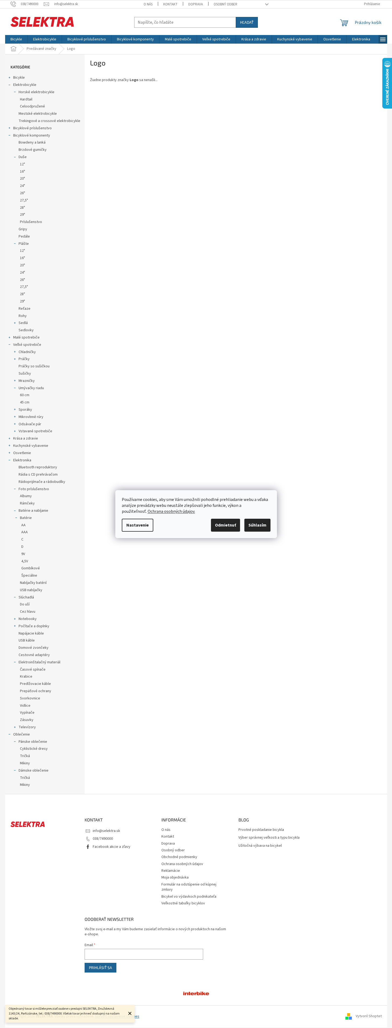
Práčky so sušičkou (34, 366)
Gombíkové (30, 568)
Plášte (24, 243)
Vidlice (25, 705)
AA (23, 525)
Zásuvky (26, 720)
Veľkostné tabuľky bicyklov (183, 903)
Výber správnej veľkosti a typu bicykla (269, 837)
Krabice (26, 676)
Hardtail (26, 99)
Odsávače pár (30, 424)
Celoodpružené (32, 106)
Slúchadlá (26, 597)
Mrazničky (27, 381)
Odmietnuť (225, 525)
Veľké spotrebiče (27, 344)
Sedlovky (26, 330)
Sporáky (25, 409)
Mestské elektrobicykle (38, 113)
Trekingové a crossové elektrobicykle (49, 121)
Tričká (25, 756)
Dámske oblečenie (33, 770)
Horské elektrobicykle (36, 92)
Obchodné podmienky (179, 857)
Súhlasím (257, 525)
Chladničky (27, 352)
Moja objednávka (175, 877)
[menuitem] (16, 39)
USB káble (27, 640)
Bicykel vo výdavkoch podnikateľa (188, 896)
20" (22, 178)
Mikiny (25, 763)
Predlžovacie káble (35, 684)
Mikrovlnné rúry (31, 417)
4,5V (24, 561)
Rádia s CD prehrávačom (38, 474)
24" (22, 186)
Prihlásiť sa (100, 967)
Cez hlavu (27, 611)
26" (22, 193)
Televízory (27, 727)
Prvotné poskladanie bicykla (261, 829)
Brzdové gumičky (33, 149)
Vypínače (27, 712)
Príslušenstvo (31, 222)
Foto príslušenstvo (34, 489)
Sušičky (25, 373)
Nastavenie (137, 525)
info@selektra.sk (106, 831)
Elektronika (22, 460)
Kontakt (170, 4)
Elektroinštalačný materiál (39, 662)
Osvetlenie (22, 453)
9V (23, 554)
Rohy (23, 316)
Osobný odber (225, 4)
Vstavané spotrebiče (35, 431)
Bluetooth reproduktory (38, 467)
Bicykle (19, 77)
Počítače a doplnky (34, 626)
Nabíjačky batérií (33, 583)
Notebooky (28, 619)
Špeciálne (29, 575)
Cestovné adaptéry (34, 655)
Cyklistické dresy (34, 748)
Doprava (195, 4)
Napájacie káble (31, 633)
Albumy (26, 496)
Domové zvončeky (33, 647)
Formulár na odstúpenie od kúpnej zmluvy (188, 887)
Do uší (25, 604)
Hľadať (247, 22)
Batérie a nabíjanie (33, 510)
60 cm (24, 395)
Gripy (23, 229)
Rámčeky (27, 503)
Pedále (24, 236)
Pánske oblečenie (33, 741)
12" (22, 164)
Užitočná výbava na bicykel (260, 845)
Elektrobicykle (24, 85)
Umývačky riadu (31, 388)
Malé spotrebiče (26, 337)
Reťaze (24, 308)
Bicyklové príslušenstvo (32, 128)
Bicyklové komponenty (31, 135)
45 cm (24, 402)
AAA (24, 532)
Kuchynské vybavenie (30, 445)
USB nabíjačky (31, 590)
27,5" (24, 200)
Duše (23, 157)
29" (22, 214)
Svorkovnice (30, 698)
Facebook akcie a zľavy (111, 846)
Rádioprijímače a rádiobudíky (42, 482)
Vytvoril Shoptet (369, 1016)
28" (22, 207)
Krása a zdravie (25, 438)
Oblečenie (21, 734)
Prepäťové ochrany (35, 691)
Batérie (26, 518)
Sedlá (23, 323)
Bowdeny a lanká (32, 142)
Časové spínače (33, 669)
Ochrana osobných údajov (182, 864)
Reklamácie (170, 870)
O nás (148, 4)
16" (22, 171)
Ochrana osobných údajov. (171, 511)
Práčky (24, 359)
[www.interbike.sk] (196, 993)
